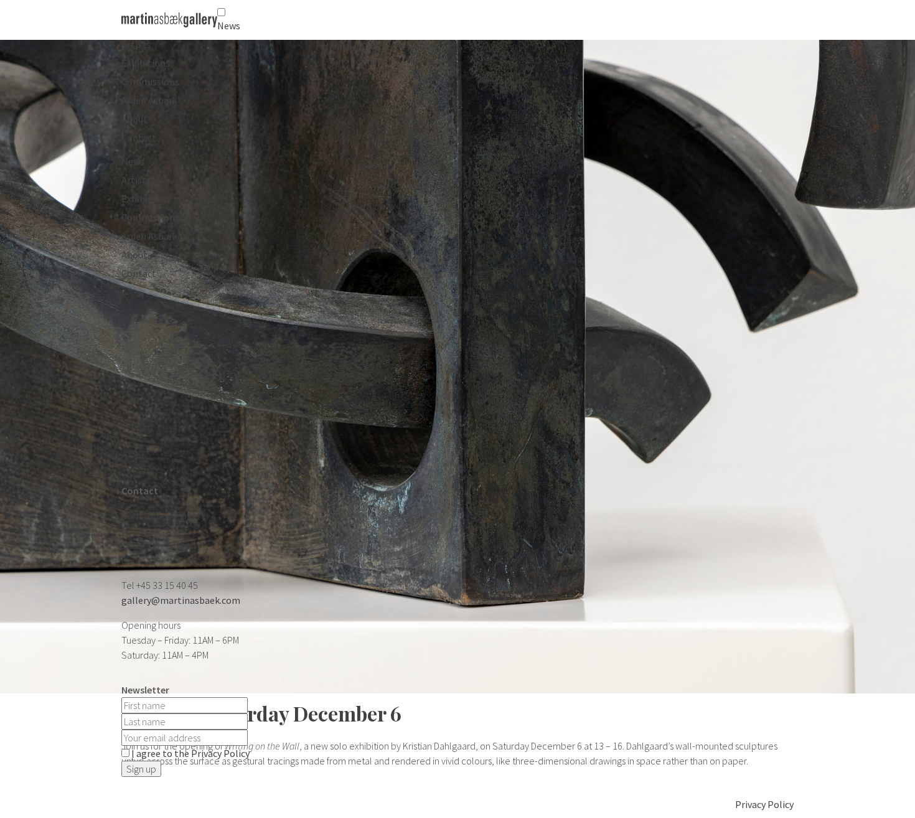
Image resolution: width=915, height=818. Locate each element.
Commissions (150, 81)
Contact (138, 137)
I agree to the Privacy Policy (190, 753)
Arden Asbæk (149, 100)
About (134, 119)
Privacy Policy (764, 804)
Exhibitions (145, 63)
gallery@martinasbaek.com (180, 600)
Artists (136, 44)
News (228, 25)
